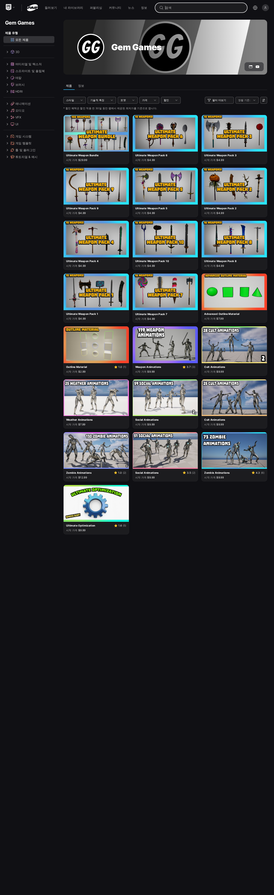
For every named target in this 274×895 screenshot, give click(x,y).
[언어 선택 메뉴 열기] (255, 7)
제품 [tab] (69, 85)
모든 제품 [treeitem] (21, 39)
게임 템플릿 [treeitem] (23, 143)
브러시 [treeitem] (20, 84)
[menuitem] (50, 7)
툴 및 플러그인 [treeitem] (25, 150)
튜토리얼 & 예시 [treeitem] (26, 157)
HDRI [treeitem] (19, 91)
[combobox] (204, 8)
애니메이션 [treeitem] (23, 103)
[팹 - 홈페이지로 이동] (32, 7)
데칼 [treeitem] (18, 78)
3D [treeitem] (17, 52)
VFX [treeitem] (18, 117)
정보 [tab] (81, 85)
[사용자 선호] (263, 100)
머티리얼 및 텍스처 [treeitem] (28, 64)
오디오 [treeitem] (20, 110)
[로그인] (265, 7)
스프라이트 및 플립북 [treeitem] (30, 71)
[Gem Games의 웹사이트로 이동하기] (250, 66)
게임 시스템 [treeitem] (23, 136)
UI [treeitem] (17, 124)
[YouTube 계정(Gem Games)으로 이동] (257, 66)
